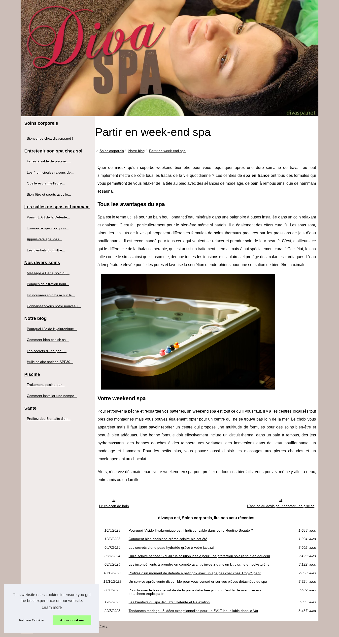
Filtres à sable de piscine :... (49, 161)
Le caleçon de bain (114, 506)
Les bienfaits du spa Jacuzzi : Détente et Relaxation (169, 602)
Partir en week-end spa (167, 151)
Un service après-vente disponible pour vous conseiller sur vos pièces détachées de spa (198, 581)
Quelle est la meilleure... (46, 183)
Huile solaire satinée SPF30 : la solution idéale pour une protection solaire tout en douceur (199, 556)
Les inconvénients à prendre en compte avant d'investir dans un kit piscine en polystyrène (199, 564)
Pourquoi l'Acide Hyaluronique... (52, 329)
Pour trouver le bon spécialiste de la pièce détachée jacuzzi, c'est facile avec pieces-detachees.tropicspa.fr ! (195, 592)
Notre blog (136, 151)
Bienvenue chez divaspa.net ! (50, 138)
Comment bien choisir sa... (48, 340)
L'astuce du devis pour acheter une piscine (280, 506)
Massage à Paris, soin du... (48, 273)
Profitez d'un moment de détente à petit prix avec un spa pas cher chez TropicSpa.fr (195, 573)
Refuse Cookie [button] (31, 620)
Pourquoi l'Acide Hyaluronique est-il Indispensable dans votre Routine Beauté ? (191, 530)
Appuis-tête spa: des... (44, 239)
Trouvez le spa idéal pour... (48, 228)
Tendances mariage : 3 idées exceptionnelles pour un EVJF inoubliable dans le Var (193, 610)
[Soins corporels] (169, 58)
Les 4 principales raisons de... (50, 172)
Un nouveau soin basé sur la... (51, 295)
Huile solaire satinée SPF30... (50, 362)
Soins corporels (112, 151)
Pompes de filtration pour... (48, 284)
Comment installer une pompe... (52, 396)
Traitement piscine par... (46, 385)
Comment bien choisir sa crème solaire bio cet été (168, 539)
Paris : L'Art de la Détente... (48, 217)
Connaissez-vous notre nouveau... (54, 306)
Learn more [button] (52, 607)
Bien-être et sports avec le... (49, 194)
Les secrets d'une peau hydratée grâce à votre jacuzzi (171, 547)
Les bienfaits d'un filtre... (46, 250)
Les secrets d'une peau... (47, 351)
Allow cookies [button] (72, 620)
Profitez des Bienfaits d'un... (48, 419)
